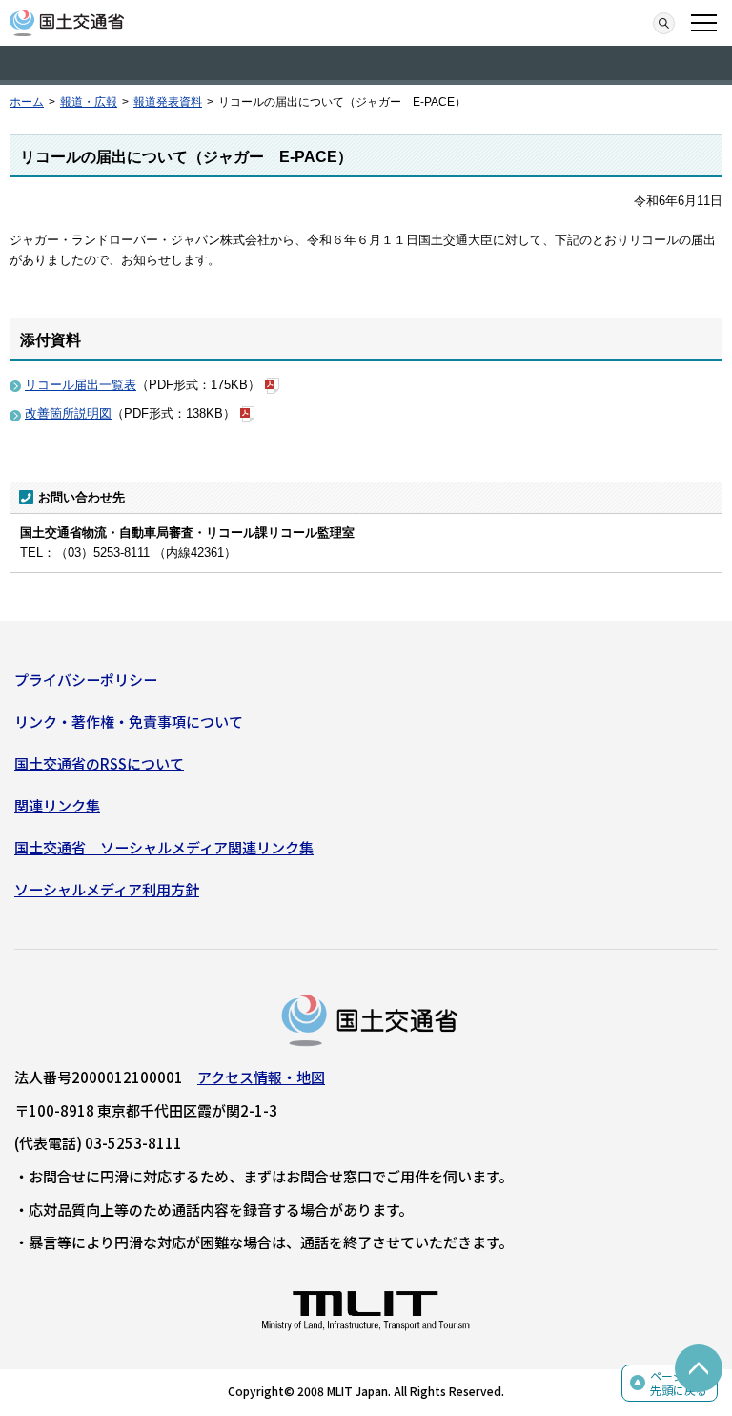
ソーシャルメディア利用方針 (106, 889)
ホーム (27, 102)
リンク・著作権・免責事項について (128, 721)
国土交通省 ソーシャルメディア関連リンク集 (164, 847)
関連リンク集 (57, 805)
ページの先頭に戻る (678, 1383)
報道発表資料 (167, 102)
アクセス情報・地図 (261, 1077)
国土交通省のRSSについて (99, 763)
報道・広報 (88, 102)
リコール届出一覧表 (80, 385)
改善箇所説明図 (68, 413)
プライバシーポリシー (85, 679)
